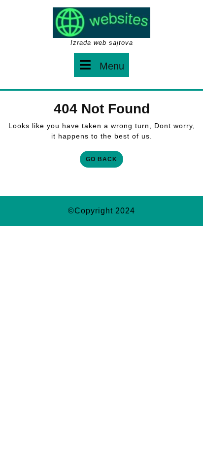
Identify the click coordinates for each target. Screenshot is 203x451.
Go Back (104, 161)
